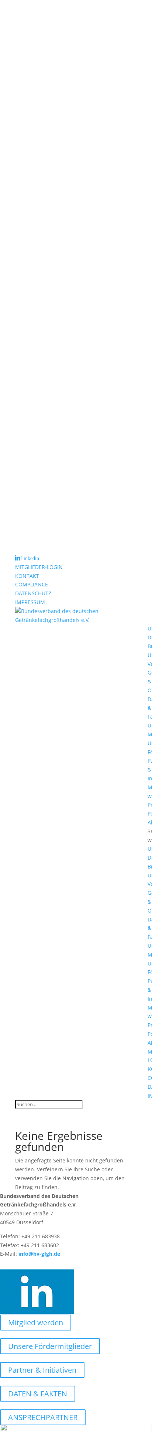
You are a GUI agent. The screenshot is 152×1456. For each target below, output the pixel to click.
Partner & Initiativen (42, 1370)
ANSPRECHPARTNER (42, 1417)
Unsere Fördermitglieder (50, 1346)
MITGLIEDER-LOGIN (39, 566)
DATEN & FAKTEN (37, 1394)
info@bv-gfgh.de (39, 1253)
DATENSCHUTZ (33, 593)
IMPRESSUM (30, 602)
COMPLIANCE (31, 584)
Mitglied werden (35, 1323)
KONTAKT (27, 575)
